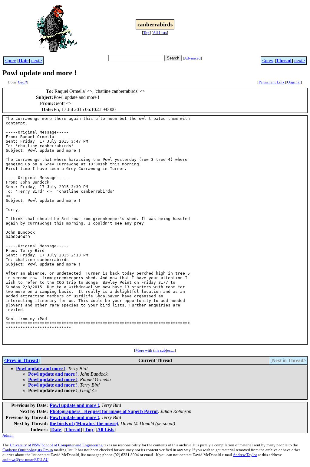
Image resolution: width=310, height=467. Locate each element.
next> (36, 60)
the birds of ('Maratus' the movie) (84, 423)
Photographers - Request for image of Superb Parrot (104, 411)
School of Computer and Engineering (72, 445)
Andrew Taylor (245, 454)
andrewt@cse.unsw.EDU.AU (25, 459)
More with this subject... (155, 350)
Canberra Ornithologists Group (27, 450)
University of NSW (25, 445)
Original (294, 82)
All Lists (160, 32)
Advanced (192, 58)
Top (146, 32)
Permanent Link (272, 82)
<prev (10, 60)
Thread (284, 60)
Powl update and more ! (40, 368)
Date (23, 60)
